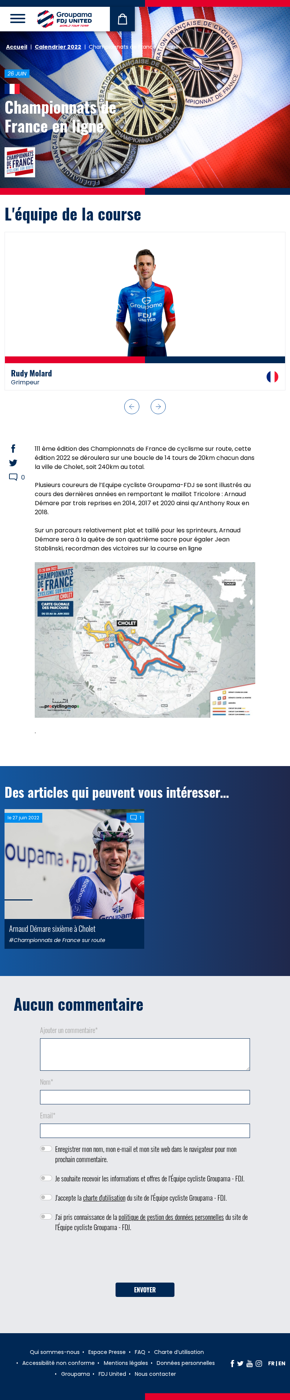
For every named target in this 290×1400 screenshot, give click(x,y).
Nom (46, 1088)
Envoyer (145, 1296)
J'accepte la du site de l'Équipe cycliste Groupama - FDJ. (141, 1204)
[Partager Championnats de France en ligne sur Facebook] (20, 455)
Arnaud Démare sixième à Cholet (52, 935)
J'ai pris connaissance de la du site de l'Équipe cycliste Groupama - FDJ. (151, 1228)
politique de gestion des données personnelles (171, 1223)
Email (48, 1122)
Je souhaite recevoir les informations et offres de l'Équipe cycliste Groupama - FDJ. (149, 1185)
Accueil (16, 47)
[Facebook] (232, 1369)
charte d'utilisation (104, 1204)
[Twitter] (240, 1369)
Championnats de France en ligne (60, 116)
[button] (131, 413)
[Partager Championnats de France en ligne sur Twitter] (20, 469)
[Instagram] (259, 1369)
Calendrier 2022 (58, 47)
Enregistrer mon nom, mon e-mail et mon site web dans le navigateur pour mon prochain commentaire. (145, 1160)
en (281, 1369)
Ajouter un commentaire (69, 1036)
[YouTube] (249, 1369)
